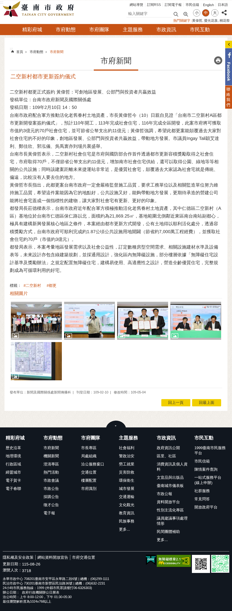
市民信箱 (192, 5)
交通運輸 (126, 497)
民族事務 (126, 521)
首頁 (19, 52)
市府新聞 (56, 52)
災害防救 (126, 472)
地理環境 (13, 456)
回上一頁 (176, 402)
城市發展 (126, 488)
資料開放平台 (168, 502)
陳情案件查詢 (206, 469)
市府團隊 (99, 29)
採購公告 (51, 497)
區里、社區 (166, 456)
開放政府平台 (206, 507)
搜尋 (130, 13)
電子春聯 (13, 488)
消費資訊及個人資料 (172, 467)
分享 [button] (224, 10)
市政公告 (51, 488)
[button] (36, 321)
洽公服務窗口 (92, 464)
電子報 (49, 513)
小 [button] (197, 13)
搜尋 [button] (176, 13)
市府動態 (66, 29)
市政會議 (51, 480)
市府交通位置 (83, 557)
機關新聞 (51, 456)
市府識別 (89, 488)
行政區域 (13, 464)
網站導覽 (136, 5)
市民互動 (200, 29)
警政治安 (126, 456)
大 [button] (215, 13)
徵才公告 (51, 505)
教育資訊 (126, 513)
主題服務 (133, 29)
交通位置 (89, 472)
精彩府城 (32, 29)
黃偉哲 (197, 20)
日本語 (223, 5)
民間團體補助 (168, 532)
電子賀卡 (13, 480)
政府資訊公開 (168, 448)
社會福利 (126, 448)
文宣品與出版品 (170, 477)
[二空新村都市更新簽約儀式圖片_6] (201, 564)
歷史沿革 (13, 448)
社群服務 (202, 491)
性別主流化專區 (170, 510)
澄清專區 (51, 464)
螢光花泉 (211, 20)
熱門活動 (51, 472)
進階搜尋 (185, 13)
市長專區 (89, 448)
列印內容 (218, 60)
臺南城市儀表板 (170, 486)
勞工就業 (126, 464)
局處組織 (89, 456)
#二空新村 (32, 285)
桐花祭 (225, 20)
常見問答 (202, 499)
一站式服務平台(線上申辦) (207, 480)
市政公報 (164, 494)
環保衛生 (126, 480)
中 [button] (206, 13)
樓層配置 (89, 480)
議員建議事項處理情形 (172, 521)
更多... (124, 529)
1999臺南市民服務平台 (210, 450)
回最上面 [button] (206, 402)
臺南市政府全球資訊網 (39, 9)
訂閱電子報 (173, 5)
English (208, 5)
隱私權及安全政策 (18, 557)
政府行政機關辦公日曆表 (40, 592)
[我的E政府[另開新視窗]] (151, 560)
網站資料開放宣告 (52, 557)
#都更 (51, 285)
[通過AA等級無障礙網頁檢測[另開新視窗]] (174, 561)
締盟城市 (13, 472)
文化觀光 (126, 505)
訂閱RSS (154, 5)
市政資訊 (166, 29)
